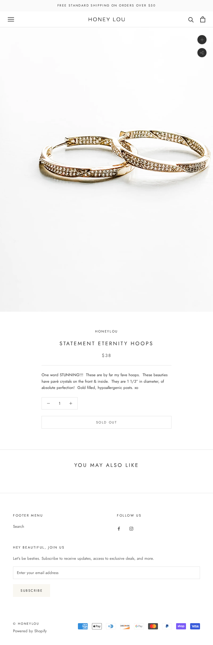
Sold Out (106, 422)
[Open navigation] (11, 19)
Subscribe (32, 590)
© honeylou (26, 623)
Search (18, 526)
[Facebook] (119, 528)
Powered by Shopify (30, 631)
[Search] (191, 19)
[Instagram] (131, 528)
